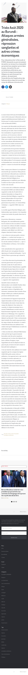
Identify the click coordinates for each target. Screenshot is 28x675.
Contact (3, 557)
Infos (2, 548)
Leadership (3, 645)
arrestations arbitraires (8, 435)
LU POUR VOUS (4, 580)
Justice (2, 619)
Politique (8, 103)
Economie (3, 610)
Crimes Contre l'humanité (13, 433)
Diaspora (3, 577)
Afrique (3, 586)
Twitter (2, 567)
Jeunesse (3, 639)
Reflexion (3, 595)
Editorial (3, 601)
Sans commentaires (5, 583)
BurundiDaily (4, 554)
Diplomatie (3, 613)
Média (2, 642)
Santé (2, 598)
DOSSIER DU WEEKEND (6, 574)
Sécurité (5, 433)
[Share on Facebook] (2, 86)
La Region (3, 592)
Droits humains (4, 630)
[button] (11, 501)
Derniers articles (4, 551)
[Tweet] (6, 86)
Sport (2, 589)
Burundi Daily (4, 450)
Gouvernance (4, 623)
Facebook (3, 564)
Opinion (3, 616)
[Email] (10, 86)
